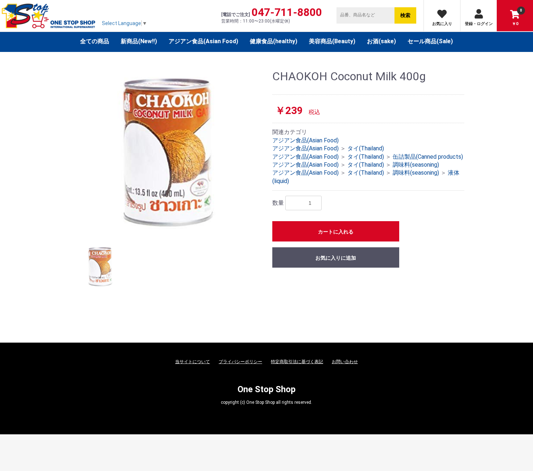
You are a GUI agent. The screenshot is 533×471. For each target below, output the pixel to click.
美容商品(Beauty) (332, 41)
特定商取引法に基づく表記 (297, 361)
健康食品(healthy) (273, 41)
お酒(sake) (381, 41)
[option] (167, 152)
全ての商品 (94, 41)
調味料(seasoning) (416, 164)
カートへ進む (293, 243)
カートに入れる (336, 232)
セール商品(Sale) (430, 41)
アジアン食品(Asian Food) (203, 41)
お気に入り (442, 23)
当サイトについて (192, 361)
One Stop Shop (266, 389)
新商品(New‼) (139, 41)
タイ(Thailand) (365, 148)
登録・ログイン (479, 23)
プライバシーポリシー (240, 361)
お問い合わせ (345, 361)
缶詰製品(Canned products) (428, 156)
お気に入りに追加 (335, 258)
